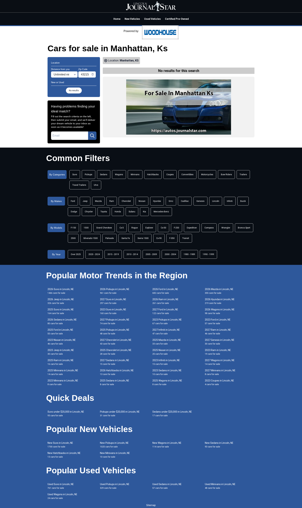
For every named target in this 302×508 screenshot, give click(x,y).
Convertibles (187, 174)
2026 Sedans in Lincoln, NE (62, 321)
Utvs (96, 185)
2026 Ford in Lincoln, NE (165, 291)
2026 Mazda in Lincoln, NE (219, 291)
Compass (209, 228)
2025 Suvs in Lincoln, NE (61, 311)
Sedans (103, 174)
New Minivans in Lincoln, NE (115, 455)
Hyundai (157, 201)
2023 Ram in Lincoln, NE (218, 352)
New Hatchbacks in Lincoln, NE (64, 455)
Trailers (243, 174)
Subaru (132, 211)
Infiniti (230, 201)
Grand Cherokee (104, 228)
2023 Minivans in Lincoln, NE (63, 382)
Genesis (200, 201)
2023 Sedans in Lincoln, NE (167, 372)
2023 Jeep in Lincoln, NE (61, 352)
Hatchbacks (153, 174)
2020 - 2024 (94, 254)
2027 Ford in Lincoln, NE (165, 311)
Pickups (88, 174)
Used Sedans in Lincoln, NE (167, 486)
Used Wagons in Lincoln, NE (62, 496)
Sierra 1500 (143, 238)
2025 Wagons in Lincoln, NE (167, 382)
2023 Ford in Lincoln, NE (218, 321)
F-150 (73, 228)
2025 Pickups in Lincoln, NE (114, 331)
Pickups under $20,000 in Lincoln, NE (120, 413)
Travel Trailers (79, 185)
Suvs (74, 174)
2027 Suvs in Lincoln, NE (113, 301)
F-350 (172, 238)
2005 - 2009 (151, 254)
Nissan (142, 201)
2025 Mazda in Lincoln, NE (166, 342)
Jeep (85, 201)
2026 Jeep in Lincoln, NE (61, 301)
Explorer (149, 228)
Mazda (98, 201)
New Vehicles (132, 19)
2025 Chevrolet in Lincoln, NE (115, 352)
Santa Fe (125, 238)
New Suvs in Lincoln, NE (60, 444)
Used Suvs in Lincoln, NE (61, 486)
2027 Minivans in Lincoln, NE (220, 372)
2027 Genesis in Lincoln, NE (219, 342)
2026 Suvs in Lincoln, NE (61, 291)
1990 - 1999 (208, 254)
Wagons (119, 174)
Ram (111, 201)
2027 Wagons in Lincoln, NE (220, 362)
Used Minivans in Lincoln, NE (220, 486)
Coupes (170, 174)
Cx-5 (122, 228)
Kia (144, 211)
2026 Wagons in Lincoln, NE (220, 311)
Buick (243, 201)
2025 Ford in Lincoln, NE (60, 331)
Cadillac (185, 201)
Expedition (192, 228)
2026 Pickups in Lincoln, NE (114, 291)
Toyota (103, 211)
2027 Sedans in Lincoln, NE (114, 362)
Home (116, 19)
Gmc (171, 201)
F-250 (176, 228)
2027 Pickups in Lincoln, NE (114, 321)
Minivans (135, 174)
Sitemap (151, 505)
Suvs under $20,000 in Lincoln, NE (66, 413)
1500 (86, 228)
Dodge (74, 211)
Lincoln (215, 201)
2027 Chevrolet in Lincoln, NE (115, 342)
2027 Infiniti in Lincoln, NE (166, 331)
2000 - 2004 (170, 254)
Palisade (109, 238)
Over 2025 (76, 254)
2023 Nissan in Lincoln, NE (62, 342)
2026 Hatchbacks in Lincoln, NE (117, 372)
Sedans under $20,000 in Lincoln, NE (172, 413)
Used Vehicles (152, 19)
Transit (185, 238)
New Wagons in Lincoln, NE (166, 444)
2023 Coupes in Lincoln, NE (219, 382)
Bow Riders (226, 174)
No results (74, 90)
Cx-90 (159, 238)
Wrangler (225, 228)
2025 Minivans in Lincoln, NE (63, 372)
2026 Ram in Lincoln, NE (165, 301)
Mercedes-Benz (161, 211)
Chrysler (89, 211)
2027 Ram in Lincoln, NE (218, 331)
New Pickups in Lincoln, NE (114, 444)
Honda (118, 211)
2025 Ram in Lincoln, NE (61, 362)
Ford (73, 201)
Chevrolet (126, 201)
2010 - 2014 (132, 254)
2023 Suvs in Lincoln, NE (113, 311)
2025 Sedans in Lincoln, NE (114, 382)
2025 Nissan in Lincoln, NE (166, 352)
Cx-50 (163, 228)
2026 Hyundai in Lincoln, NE (220, 301)
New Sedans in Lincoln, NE (219, 444)
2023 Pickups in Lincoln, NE (167, 321)
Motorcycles (207, 174)
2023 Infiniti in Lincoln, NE (166, 362)
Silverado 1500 (90, 238)
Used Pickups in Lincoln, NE (114, 486)
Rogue (134, 228)
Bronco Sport (244, 228)
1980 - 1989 (189, 254)
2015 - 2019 (113, 254)
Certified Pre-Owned (177, 19)
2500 (73, 238)
